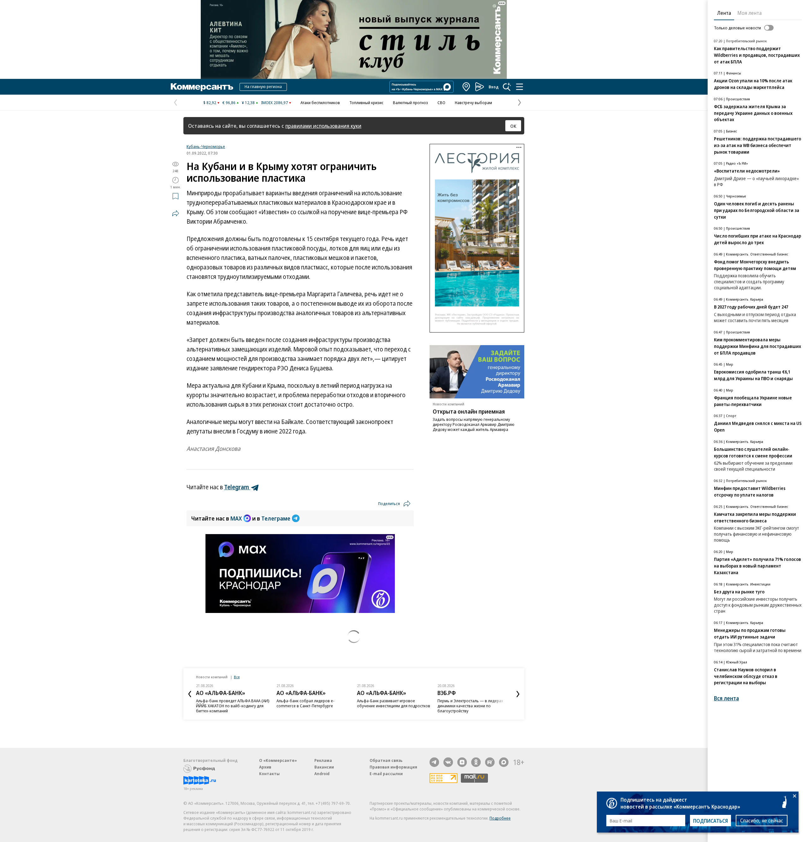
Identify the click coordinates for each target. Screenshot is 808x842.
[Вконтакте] (448, 762)
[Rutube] (490, 762)
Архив (265, 767)
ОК (513, 126)
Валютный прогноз (410, 102)
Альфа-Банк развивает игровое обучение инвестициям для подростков (393, 703)
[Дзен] (462, 762)
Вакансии (324, 767)
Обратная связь (386, 760)
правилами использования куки (323, 125)
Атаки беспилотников (320, 102)
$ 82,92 (209, 102)
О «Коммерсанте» (278, 760)
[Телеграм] (434, 762)
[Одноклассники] (476, 762)
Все (237, 676)
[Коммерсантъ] (202, 86)
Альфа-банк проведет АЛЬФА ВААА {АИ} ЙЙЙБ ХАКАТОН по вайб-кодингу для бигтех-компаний (233, 706)
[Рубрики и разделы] (519, 86)
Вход (494, 87)
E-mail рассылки (386, 773)
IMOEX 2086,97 (274, 102)
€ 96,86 (229, 102)
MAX (236, 518)
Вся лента (726, 698)
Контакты (269, 773)
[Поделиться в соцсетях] (175, 213)
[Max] (503, 762)
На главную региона (263, 86)
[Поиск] (507, 86)
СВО (441, 102)
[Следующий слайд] (518, 694)
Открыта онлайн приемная (469, 411)
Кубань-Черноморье (206, 146)
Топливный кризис (366, 102)
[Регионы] (466, 86)
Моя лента (749, 12)
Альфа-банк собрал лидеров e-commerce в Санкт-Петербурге (305, 703)
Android (322, 773)
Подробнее (500, 818)
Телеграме (275, 518)
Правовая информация (393, 767)
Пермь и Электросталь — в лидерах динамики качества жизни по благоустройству (470, 706)
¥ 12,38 (248, 102)
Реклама (323, 760)
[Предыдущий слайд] (189, 694)
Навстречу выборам (473, 102)
